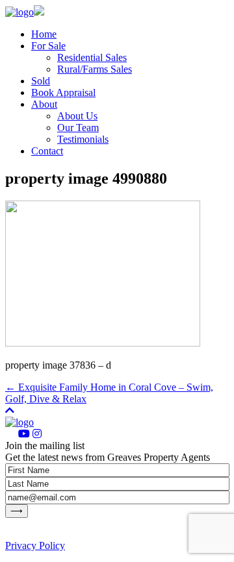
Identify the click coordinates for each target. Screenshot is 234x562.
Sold (40, 80)
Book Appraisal (63, 92)
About (44, 104)
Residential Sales (92, 57)
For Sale (48, 45)
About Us (77, 115)
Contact (47, 150)
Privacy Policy (35, 545)
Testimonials (83, 139)
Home (44, 34)
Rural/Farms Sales (94, 69)
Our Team (78, 127)
